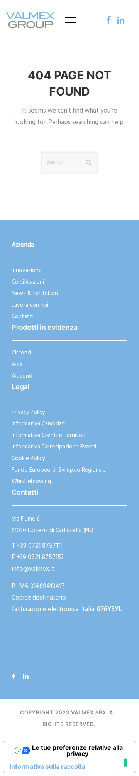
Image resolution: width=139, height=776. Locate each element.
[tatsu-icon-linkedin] (120, 20)
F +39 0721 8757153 (38, 557)
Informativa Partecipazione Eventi (54, 447)
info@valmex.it (33, 569)
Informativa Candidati (39, 423)
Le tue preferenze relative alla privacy (77, 751)
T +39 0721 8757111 (37, 546)
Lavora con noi (30, 305)
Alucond (22, 376)
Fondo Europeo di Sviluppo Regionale (59, 470)
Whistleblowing (31, 481)
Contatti (23, 316)
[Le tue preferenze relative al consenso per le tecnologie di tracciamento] (125, 762)
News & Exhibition (35, 293)
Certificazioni (28, 282)
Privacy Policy (28, 412)
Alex (17, 364)
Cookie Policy (28, 458)
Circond (21, 353)
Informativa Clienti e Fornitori (48, 435)
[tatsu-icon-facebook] (108, 20)
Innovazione (27, 270)
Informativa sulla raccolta (47, 766)
